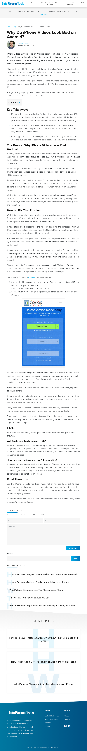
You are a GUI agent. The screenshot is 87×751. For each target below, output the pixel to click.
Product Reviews (70, 4)
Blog (83, 3)
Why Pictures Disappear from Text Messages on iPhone (36, 589)
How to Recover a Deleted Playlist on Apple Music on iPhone (39, 582)
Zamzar (31, 276)
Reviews (48, 726)
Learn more (43, 14)
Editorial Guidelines (52, 716)
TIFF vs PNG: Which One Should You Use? (30, 597)
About (66, 716)
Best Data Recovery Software (49, 4)
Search (10, 553)
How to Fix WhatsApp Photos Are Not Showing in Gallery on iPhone (42, 605)
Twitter (69, 726)
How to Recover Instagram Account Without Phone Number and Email (43, 574)
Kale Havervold (24, 44)
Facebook (65, 726)
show (20, 102)
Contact (67, 719)
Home (31, 3)
